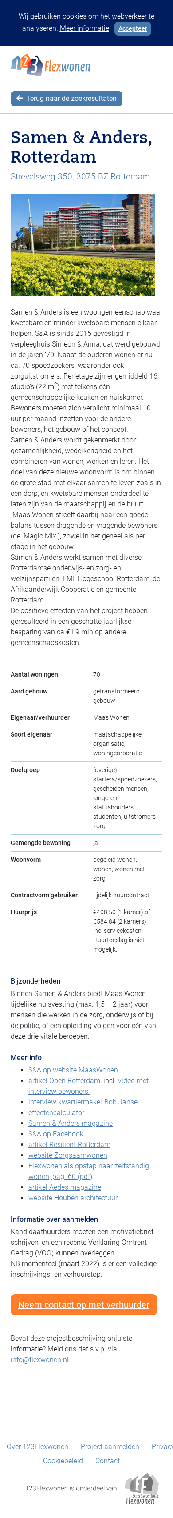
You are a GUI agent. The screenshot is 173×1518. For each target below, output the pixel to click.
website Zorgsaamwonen (67, 1155)
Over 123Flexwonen (37, 1446)
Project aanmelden (110, 1446)
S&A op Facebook (55, 1134)
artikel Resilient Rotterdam (69, 1144)
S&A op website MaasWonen (73, 1070)
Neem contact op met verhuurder (83, 1304)
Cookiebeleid (63, 1461)
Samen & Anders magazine (70, 1123)
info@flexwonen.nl (40, 1359)
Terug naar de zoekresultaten (70, 98)
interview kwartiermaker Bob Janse (83, 1102)
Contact (107, 1461)
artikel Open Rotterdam (64, 1080)
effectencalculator (56, 1112)
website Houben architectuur (73, 1198)
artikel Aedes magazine (64, 1187)
